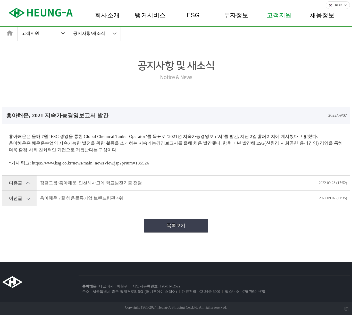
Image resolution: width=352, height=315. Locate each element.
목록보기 (176, 225)
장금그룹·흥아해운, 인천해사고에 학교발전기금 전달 (91, 182)
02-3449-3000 (209, 292)
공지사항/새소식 (89, 33)
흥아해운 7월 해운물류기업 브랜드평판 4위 (81, 198)
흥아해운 (89, 286)
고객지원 (30, 33)
